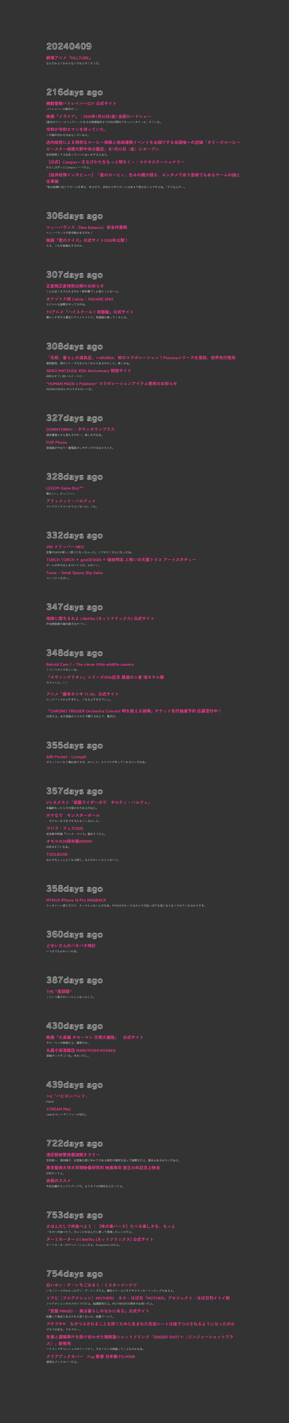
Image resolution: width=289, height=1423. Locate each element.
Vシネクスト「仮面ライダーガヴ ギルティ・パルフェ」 (99, 802)
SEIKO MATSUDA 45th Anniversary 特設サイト (88, 370)
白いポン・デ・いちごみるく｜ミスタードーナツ (91, 1285)
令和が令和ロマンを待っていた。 (77, 129)
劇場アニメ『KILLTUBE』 (69, 57)
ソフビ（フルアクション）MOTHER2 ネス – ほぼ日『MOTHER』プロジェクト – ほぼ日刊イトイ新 (138, 1298)
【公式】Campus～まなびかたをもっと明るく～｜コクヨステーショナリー (115, 162)
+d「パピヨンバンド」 (67, 1096)
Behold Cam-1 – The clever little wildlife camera (90, 664)
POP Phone (56, 442)
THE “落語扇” (59, 991)
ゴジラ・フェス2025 (64, 828)
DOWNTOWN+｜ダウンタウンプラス (80, 429)
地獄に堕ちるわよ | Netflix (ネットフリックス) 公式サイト (100, 618)
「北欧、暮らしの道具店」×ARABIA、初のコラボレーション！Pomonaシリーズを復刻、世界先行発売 (141, 357)
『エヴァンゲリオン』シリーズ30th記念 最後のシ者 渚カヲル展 (105, 677)
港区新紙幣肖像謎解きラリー (73, 1154)
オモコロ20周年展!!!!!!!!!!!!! (69, 841)
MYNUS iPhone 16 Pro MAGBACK (76, 900)
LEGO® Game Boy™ (64, 488)
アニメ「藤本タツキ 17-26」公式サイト (82, 694)
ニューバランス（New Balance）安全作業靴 (86, 227)
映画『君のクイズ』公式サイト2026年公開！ (87, 240)
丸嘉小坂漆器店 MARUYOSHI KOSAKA (81, 1050)
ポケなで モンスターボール (73, 815)
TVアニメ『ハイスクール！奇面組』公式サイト (90, 312)
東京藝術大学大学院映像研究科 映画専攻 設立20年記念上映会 (103, 1167)
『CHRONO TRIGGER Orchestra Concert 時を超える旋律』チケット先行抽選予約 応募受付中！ (134, 711)
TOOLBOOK (57, 854)
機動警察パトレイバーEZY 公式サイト (81, 103)
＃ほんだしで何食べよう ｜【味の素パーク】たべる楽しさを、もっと (110, 1226)
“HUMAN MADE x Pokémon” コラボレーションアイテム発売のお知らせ (111, 383)
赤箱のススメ (58, 1180)
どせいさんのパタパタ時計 (71, 945)
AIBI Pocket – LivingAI (66, 756)
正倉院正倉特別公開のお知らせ (75, 286)
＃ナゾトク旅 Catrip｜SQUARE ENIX (79, 299)
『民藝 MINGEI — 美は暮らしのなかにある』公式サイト (97, 1311)
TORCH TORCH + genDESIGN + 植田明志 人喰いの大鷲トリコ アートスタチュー (121, 559)
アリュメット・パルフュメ (71, 501)
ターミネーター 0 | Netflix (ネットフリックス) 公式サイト (100, 1239)
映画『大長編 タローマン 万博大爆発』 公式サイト (95, 1037)
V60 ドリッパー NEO (65, 546)
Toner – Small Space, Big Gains (74, 572)
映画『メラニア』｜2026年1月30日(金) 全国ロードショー (98, 116)
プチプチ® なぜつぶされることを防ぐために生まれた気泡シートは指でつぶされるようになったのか (140, 1324)
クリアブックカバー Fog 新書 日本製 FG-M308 (90, 1356)
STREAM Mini (58, 1109)
